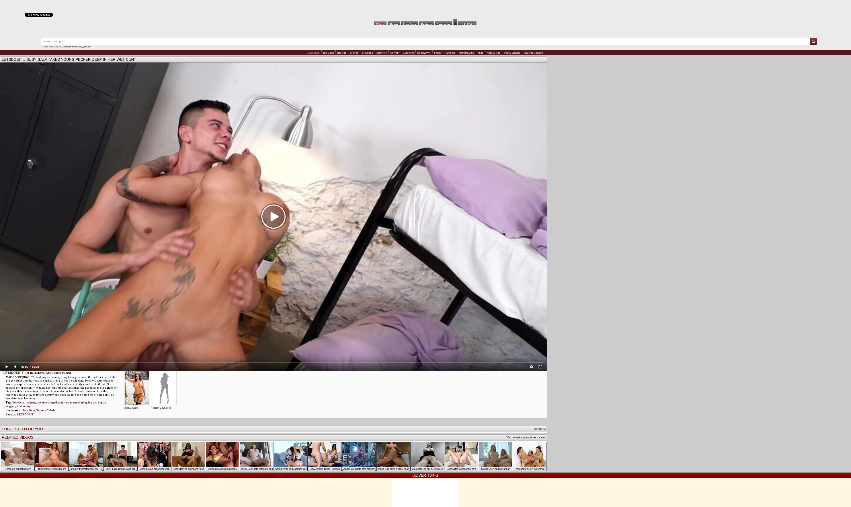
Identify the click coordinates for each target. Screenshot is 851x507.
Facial (437, 52)
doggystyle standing (18, 406)
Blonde (354, 52)
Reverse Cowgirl (533, 52)
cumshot (67, 46)
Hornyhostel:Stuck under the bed (50, 372)
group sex (86, 46)
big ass (92, 402)
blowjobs (18, 402)
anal (60, 46)
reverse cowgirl (47, 402)
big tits (102, 402)
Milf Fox (425, 9)
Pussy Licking (512, 52)
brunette (31, 402)
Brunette (382, 52)
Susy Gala (28, 410)
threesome (76, 46)
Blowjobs (367, 52)
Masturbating (466, 52)
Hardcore (450, 52)
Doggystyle (424, 52)
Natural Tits (493, 52)
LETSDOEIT (12, 59)
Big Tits (341, 52)
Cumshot (408, 52)
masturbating (78, 402)
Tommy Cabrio (46, 410)
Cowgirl (394, 52)
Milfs (480, 52)
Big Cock (328, 52)
